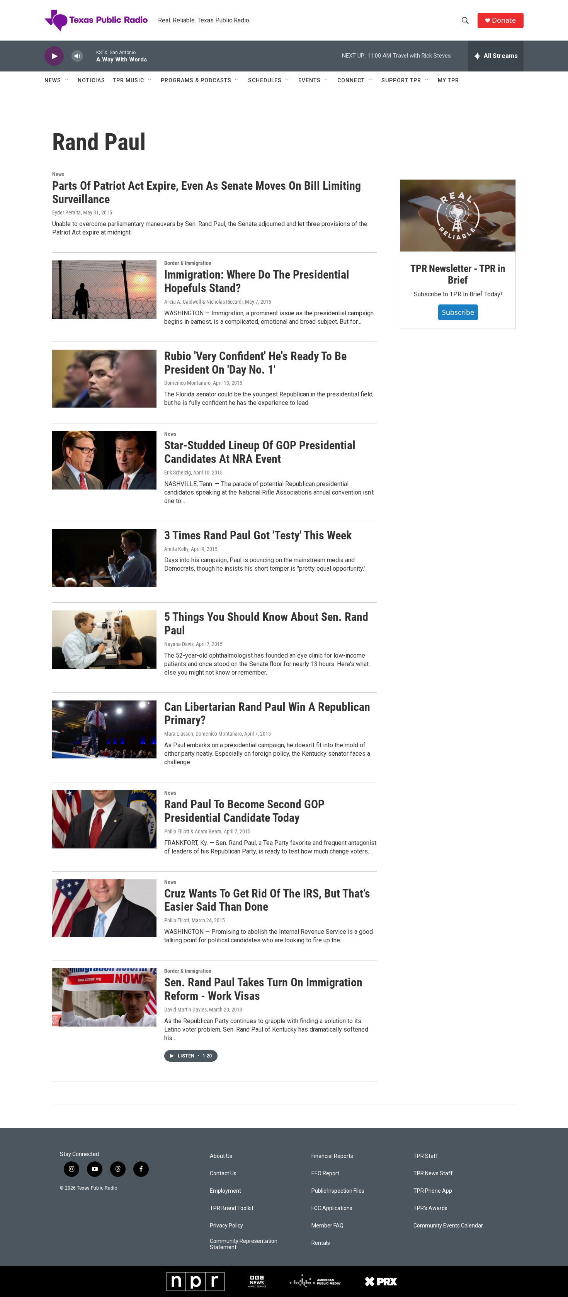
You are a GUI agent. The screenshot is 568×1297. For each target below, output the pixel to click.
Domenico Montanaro (187, 383)
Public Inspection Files (337, 1191)
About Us (221, 1156)
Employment (225, 1191)
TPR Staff (425, 1156)
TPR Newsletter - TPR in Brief (457, 274)
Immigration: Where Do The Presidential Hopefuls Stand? (256, 281)
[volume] (77, 56)
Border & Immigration (187, 263)
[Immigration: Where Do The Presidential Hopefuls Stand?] (104, 289)
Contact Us (223, 1173)
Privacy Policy (226, 1226)
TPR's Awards (430, 1208)
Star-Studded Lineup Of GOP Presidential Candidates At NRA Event (259, 452)
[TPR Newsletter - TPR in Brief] (457, 216)
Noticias (91, 80)
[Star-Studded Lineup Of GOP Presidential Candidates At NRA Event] (104, 460)
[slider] (89, 56)
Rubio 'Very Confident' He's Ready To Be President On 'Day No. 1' (255, 362)
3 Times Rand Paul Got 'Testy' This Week (258, 535)
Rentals (320, 1243)
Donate (504, 20)
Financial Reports (332, 1156)
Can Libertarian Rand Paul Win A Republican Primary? (267, 713)
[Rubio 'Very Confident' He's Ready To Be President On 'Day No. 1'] (104, 379)
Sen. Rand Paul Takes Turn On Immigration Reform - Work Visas (263, 989)
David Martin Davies (185, 1009)
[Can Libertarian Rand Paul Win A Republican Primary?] (104, 729)
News (52, 80)
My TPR (448, 80)
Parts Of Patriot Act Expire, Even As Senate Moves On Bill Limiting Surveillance (206, 192)
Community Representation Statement (243, 1244)
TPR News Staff (433, 1173)
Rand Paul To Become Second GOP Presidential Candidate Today (244, 810)
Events (309, 80)
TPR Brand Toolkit (231, 1208)
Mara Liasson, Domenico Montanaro (203, 734)
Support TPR (401, 80)
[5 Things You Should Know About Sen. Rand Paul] (104, 639)
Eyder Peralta (66, 212)
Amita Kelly (176, 549)
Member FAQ (327, 1226)
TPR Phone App (432, 1191)
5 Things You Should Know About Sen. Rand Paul (266, 623)
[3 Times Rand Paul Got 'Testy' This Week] (104, 558)
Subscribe (458, 312)
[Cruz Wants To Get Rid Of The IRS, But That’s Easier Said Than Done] (104, 908)
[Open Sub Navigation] (67, 80)
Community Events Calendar (448, 1226)
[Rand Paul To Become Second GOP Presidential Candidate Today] (104, 819)
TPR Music (128, 80)
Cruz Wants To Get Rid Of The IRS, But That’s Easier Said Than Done (267, 900)
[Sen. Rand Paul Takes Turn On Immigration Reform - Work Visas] (104, 997)
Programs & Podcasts (196, 80)
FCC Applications (331, 1208)
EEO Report (325, 1173)
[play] (54, 56)
